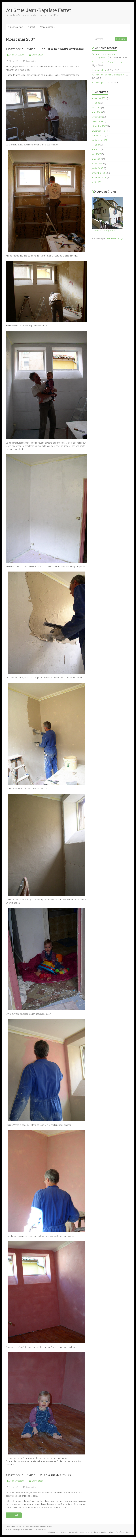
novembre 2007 (99, 131)
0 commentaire (30, 61)
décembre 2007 (99, 126)
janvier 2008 (97, 121)
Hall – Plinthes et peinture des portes (109, 74)
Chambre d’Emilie (100, 70)
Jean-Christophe (16, 54)
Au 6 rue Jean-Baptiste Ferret (38, 10)
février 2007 (97, 163)
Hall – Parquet (98, 82)
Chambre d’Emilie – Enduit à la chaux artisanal (45, 49)
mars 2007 (97, 159)
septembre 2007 (99, 140)
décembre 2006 (99, 173)
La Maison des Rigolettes (103, 230)
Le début (31, 27)
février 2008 (97, 117)
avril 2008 (96, 107)
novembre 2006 (99, 177)
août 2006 (96, 182)
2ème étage (37, 54)
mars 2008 (97, 112)
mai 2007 (96, 149)
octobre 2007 (98, 135)
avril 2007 (96, 154)
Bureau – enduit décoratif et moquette (109, 62)
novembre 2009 (99, 98)
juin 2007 (96, 145)
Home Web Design (114, 238)
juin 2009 (96, 103)
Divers (128, 1532)
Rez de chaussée (100, 1532)
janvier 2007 (97, 168)
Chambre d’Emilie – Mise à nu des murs (38, 1475)
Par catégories (46, 27)
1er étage (111, 1532)
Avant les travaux (86, 1532)
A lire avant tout (15, 27)
